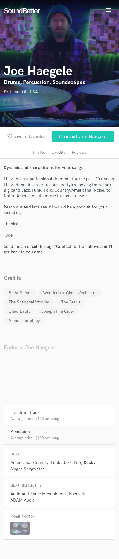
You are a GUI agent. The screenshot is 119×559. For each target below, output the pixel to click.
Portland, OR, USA (21, 91)
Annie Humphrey (24, 320)
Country (40, 462)
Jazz (67, 462)
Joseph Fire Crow (57, 311)
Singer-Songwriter (27, 469)
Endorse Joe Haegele (29, 347)
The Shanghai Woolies (29, 302)
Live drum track (24, 412)
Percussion (20, 431)
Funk (55, 462)
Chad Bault (19, 311)
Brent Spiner (20, 293)
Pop (77, 462)
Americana (20, 462)
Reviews (79, 152)
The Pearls (70, 302)
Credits (58, 152)
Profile (39, 152)
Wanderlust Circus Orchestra (70, 293)
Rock (88, 462)
